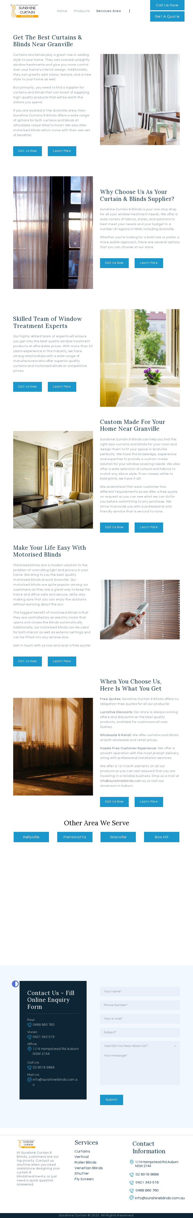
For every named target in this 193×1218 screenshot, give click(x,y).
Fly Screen (84, 1179)
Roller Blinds (86, 1162)
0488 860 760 (43, 1024)
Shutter (82, 1173)
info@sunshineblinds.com (120, 781)
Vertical (82, 1157)
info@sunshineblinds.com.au (160, 1198)
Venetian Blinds (89, 1168)
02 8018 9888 (43, 1067)
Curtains (82, 1151)
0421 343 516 (43, 1037)
